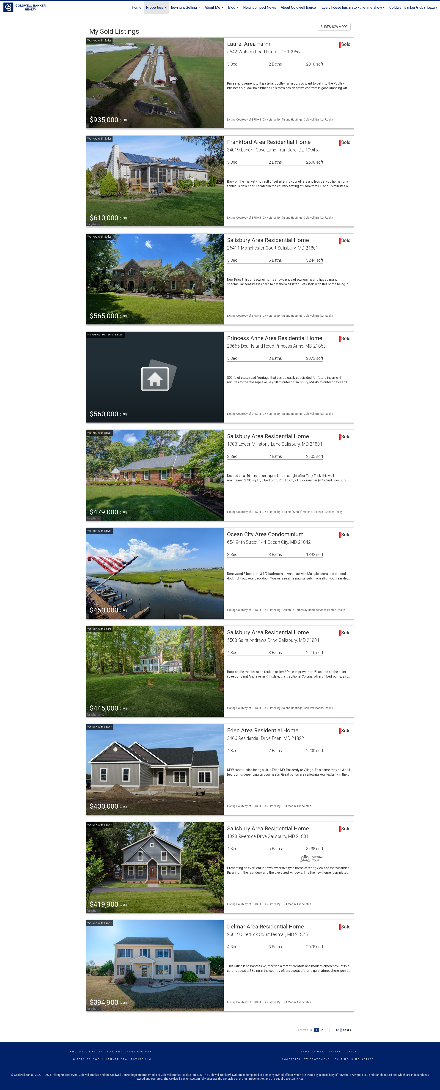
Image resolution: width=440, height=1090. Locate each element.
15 (337, 1030)
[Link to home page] (26, 7)
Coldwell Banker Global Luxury (413, 7)
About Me (215, 9)
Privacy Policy (342, 1052)
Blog (234, 9)
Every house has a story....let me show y (353, 7)
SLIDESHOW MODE (334, 27)
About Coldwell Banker (299, 7)
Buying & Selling (186, 9)
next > (347, 1030)
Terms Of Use (311, 1052)
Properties (157, 9)
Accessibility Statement (306, 1059)
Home (136, 7)
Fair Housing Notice (354, 1059)
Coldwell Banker (86, 1052)
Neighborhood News (259, 7)
